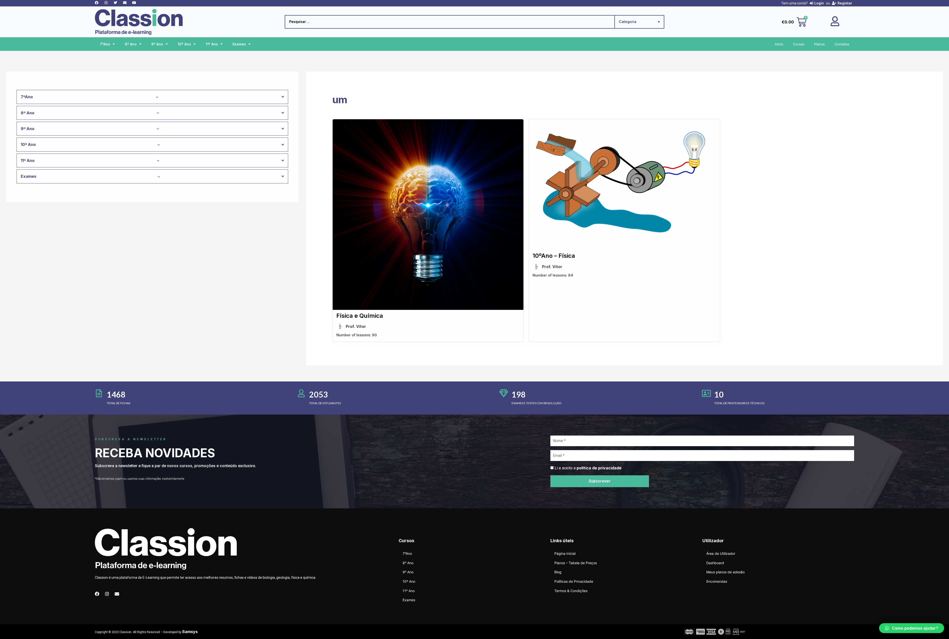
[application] (155, 97)
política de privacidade (599, 467)
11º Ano (212, 44)
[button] (911, 628)
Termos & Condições (570, 591)
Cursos (798, 44)
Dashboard (715, 563)
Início (779, 44)
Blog (557, 572)
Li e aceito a (588, 468)
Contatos (842, 44)
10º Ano (184, 44)
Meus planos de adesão (725, 572)
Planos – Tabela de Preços (575, 563)
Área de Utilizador (720, 553)
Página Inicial (565, 553)
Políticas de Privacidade (573, 581)
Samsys (190, 631)
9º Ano (157, 44)
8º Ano (131, 44)
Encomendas (716, 581)
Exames (239, 44)
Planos (819, 44)
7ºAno (105, 44)
